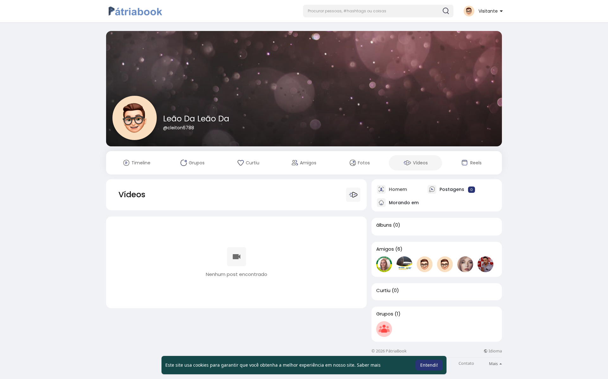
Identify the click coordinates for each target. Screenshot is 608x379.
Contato (466, 363)
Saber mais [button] (369, 365)
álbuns (384, 225)
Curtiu (383, 290)
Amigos (385, 249)
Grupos (384, 313)
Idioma (495, 351)
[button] (378, 11)
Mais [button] (494, 363)
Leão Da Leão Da (196, 118)
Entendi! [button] (429, 365)
